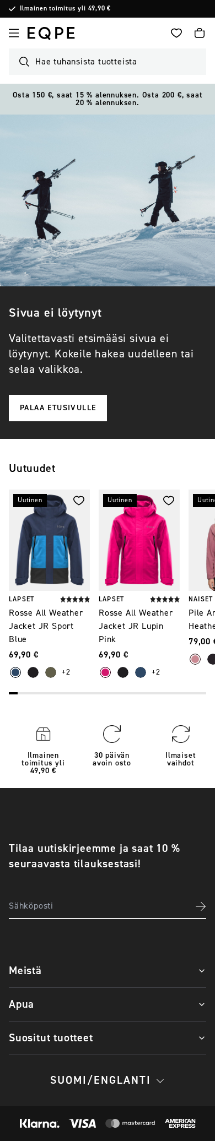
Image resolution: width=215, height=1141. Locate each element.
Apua (21, 1004)
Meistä (25, 970)
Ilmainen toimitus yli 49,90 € (65, 9)
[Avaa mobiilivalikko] (14, 33)
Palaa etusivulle (58, 408)
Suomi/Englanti (100, 1080)
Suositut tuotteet (51, 1038)
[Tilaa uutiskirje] (200, 906)
